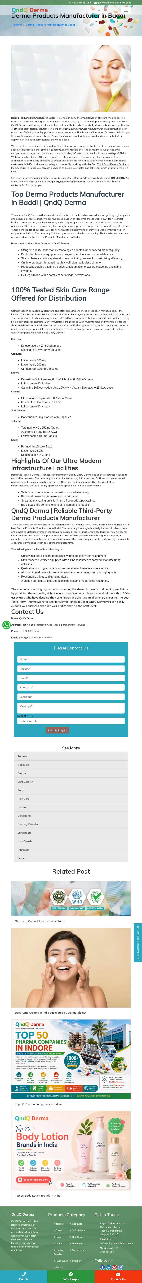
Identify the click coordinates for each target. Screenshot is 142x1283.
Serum (21, 858)
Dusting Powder (27, 824)
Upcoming (24, 815)
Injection (23, 849)
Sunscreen (24, 832)
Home (18, 24)
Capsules (23, 764)
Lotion (21, 807)
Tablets (22, 756)
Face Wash (24, 841)
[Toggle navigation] (126, 10)
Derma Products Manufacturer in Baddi (50, 24)
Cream (21, 773)
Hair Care (23, 798)
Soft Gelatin (25, 781)
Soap (20, 790)
